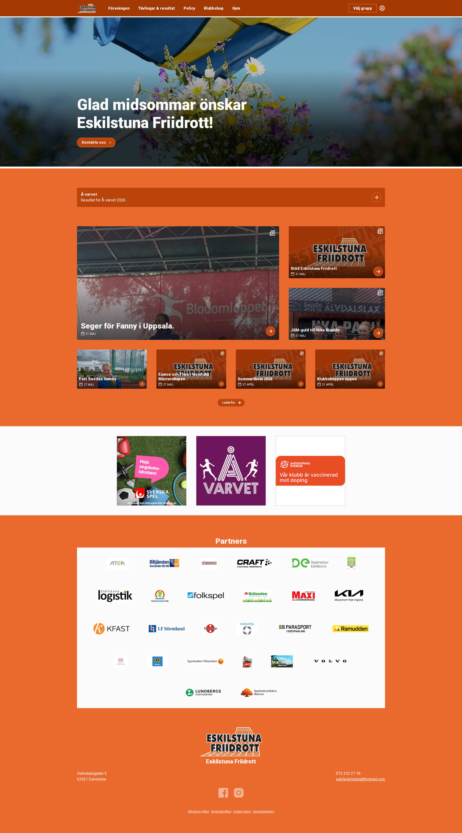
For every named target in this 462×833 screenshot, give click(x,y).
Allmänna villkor (198, 811)
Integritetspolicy (263, 811)
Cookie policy (242, 811)
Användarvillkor (221, 811)
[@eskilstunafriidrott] (239, 793)
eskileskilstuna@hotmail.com (360, 779)
